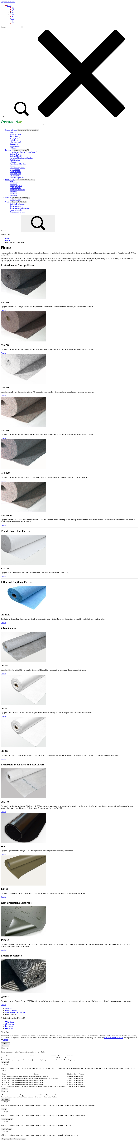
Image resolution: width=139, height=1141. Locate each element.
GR (12, 19)
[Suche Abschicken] (22, 27)
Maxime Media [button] (6, 1129)
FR (12, 14)
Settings (4, 1043)
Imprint (5, 1040)
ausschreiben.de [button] (7, 1119)
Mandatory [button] (5, 1046)
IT (12, 21)
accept (5, 1048)
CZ (12, 23)
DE (12, 8)
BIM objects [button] (5, 1099)
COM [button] (9, 6)
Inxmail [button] (4, 1109)
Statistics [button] (5, 1062)
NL (12, 12)
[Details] (23, 298)
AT (12, 10)
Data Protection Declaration (113, 1038)
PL (12, 17)
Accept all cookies (20, 1139)
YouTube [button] (4, 1089)
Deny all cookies (7, 1139)
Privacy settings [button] (10, 1014)
